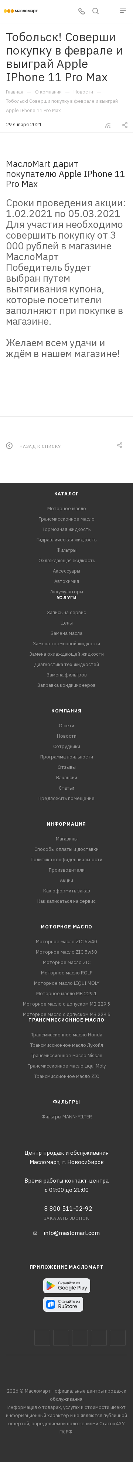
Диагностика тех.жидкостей (66, 664)
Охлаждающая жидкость (66, 560)
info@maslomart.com (72, 1232)
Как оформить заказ (66, 891)
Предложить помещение (66, 798)
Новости (66, 736)
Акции (66, 880)
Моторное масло (66, 508)
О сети (66, 725)
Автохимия (66, 581)
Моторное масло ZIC (67, 962)
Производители (67, 870)
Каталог (66, 494)
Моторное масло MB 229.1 (66, 993)
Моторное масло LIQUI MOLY (66, 983)
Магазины (67, 839)
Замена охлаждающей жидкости (66, 654)
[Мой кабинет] (109, 11)
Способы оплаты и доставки (66, 849)
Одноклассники (118, 1338)
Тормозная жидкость (66, 529)
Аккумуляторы (66, 592)
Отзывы (67, 767)
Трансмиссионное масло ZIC (66, 1076)
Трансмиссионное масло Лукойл (66, 1045)
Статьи (66, 788)
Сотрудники (66, 746)
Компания (66, 711)
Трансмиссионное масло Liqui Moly (67, 1066)
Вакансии (66, 777)
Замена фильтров (67, 675)
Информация (66, 824)
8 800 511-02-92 (68, 1209)
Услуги (67, 597)
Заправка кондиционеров (66, 685)
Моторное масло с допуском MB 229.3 (66, 1004)
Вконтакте (42, 1338)
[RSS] (107, 125)
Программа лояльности (66, 757)
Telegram (80, 1338)
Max (61, 1338)
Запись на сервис (66, 612)
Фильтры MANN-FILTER (66, 1117)
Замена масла (66, 633)
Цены (67, 623)
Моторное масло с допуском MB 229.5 (66, 1014)
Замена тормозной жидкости (66, 643)
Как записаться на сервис (66, 901)
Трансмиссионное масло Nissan (66, 1055)
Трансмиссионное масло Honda (66, 1035)
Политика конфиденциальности (66, 859)
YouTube (99, 1338)
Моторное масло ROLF (66, 973)
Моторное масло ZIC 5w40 (66, 941)
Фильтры (66, 550)
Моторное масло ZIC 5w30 (66, 952)
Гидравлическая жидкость (66, 540)
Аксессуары (66, 571)
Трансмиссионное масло (67, 519)
